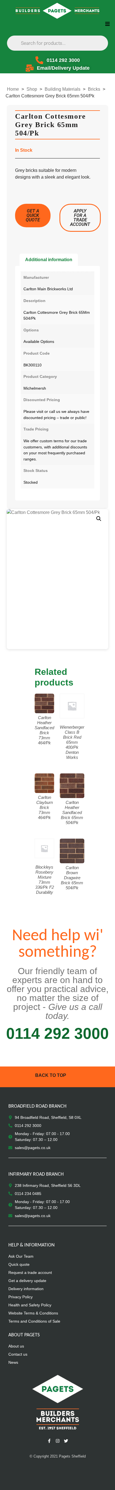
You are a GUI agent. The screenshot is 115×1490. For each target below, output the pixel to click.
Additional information (48, 259)
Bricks (94, 89)
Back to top (50, 1075)
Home (13, 89)
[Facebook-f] (49, 1441)
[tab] (49, 260)
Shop (32, 89)
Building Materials (62, 89)
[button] (107, 24)
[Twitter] (66, 1441)
